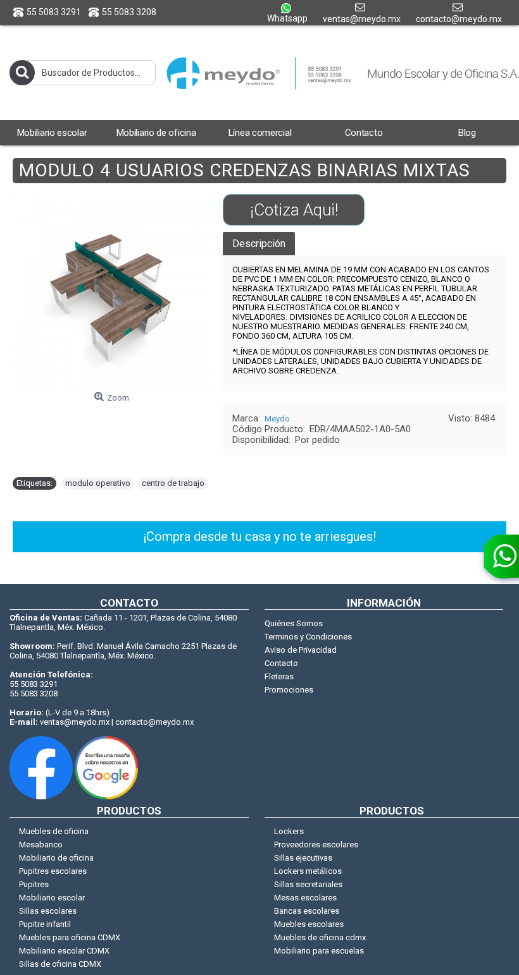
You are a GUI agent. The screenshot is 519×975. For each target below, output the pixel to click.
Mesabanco (41, 844)
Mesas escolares (305, 897)
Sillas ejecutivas (303, 858)
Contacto (281, 663)
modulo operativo (97, 483)
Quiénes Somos (294, 623)
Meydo (277, 418)
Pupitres (34, 884)
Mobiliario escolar (52, 897)
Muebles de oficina (54, 831)
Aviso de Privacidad (301, 650)
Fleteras (279, 676)
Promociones (289, 689)
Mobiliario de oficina (56, 858)
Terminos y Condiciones (308, 636)
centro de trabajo (173, 483)
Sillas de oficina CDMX (60, 964)
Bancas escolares (306, 911)
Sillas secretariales (308, 884)
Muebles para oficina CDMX (69, 937)
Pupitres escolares (53, 871)
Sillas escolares (48, 911)
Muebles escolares (309, 924)
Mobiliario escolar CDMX (64, 950)
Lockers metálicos (308, 871)
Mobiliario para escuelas (319, 950)
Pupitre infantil (45, 924)
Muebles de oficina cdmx (320, 937)
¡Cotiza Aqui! (294, 209)
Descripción (258, 244)
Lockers (289, 831)
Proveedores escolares (316, 844)
